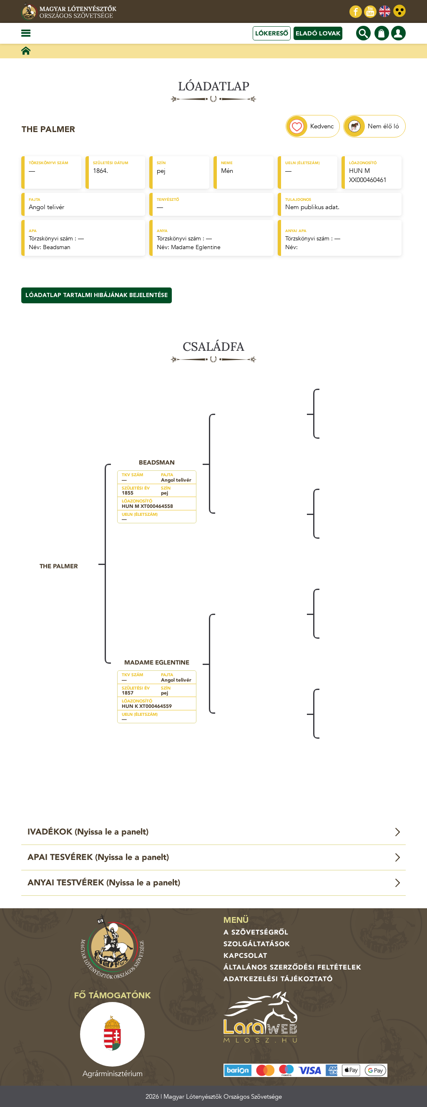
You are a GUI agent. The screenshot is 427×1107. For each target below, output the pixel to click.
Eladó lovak (318, 33)
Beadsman (56, 247)
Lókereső (271, 33)
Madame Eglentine (196, 247)
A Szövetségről (256, 932)
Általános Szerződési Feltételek (293, 967)
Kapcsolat (245, 955)
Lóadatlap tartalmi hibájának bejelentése (96, 295)
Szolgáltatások (257, 944)
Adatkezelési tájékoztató (278, 979)
